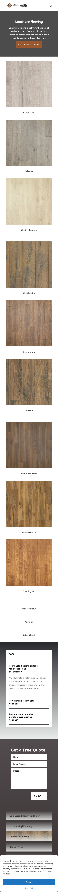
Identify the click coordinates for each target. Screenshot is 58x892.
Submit (39, 796)
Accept (29, 881)
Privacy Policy (29, 888)
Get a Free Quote (29, 44)
